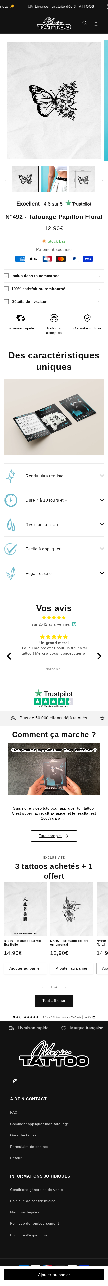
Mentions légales (24, 1212)
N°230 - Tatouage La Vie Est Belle (22, 943)
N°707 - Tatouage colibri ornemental (69, 943)
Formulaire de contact (29, 1147)
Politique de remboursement (34, 1223)
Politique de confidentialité (33, 1201)
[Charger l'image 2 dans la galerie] (54, 179)
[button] (10, 23)
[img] (54, 617)
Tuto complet (50, 836)
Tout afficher (54, 1000)
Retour (16, 1158)
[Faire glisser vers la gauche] (5, 180)
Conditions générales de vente (36, 1190)
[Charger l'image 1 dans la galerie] (25, 179)
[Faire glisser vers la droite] (102, 180)
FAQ (14, 1112)
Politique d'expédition (28, 1235)
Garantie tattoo (23, 1135)
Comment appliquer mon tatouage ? (41, 1124)
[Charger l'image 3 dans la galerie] (82, 179)
